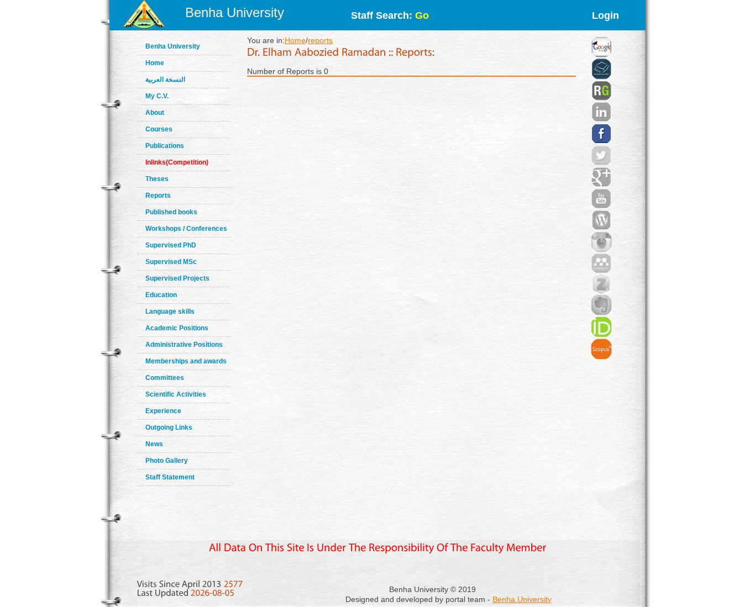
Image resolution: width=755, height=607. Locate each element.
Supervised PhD (170, 245)
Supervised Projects (177, 278)
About (154, 113)
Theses (157, 179)
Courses (158, 129)
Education (161, 295)
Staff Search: (390, 15)
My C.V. (157, 96)
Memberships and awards (186, 361)
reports (320, 40)
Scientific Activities (175, 394)
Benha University (234, 12)
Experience (163, 411)
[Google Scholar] (601, 33)
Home (154, 63)
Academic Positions (176, 328)
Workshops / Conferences (186, 229)
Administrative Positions (184, 345)
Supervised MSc (171, 262)
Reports (158, 195)
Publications (164, 146)
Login (605, 15)
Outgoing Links (168, 427)
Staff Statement (170, 477)
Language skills (170, 311)
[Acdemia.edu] (601, 55)
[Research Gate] (601, 77)
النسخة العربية (165, 79)
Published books (171, 212)
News (154, 444)
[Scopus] (601, 335)
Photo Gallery (166, 461)
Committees (164, 378)
